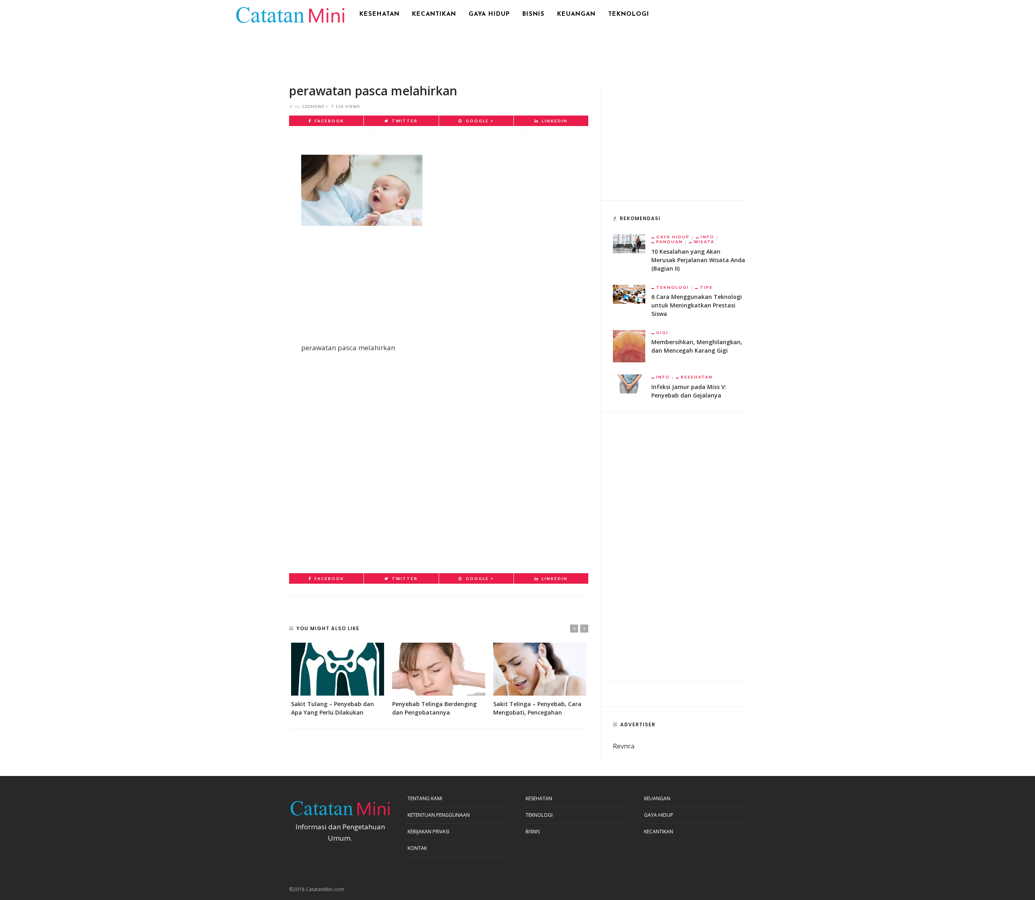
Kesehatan (379, 14)
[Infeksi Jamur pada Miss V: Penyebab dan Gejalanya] (629, 383)
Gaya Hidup (489, 14)
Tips (706, 287)
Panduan (669, 241)
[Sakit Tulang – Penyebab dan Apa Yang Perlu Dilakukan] (337, 669)
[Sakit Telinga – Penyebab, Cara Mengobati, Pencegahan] (539, 669)
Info (707, 236)
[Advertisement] (517, 50)
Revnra (624, 746)
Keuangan (576, 14)
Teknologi (628, 14)
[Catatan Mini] (289, 14)
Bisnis (533, 14)
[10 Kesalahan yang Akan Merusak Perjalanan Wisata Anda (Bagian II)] (629, 243)
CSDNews (313, 106)
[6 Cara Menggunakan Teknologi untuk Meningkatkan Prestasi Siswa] (629, 293)
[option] (337, 680)
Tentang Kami (425, 798)
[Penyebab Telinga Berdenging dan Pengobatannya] (438, 669)
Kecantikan (434, 14)
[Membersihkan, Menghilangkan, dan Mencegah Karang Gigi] (629, 345)
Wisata (704, 241)
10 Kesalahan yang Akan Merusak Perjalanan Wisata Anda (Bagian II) (698, 260)
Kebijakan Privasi (428, 831)
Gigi (662, 332)
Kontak (417, 848)
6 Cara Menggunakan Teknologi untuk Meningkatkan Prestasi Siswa (696, 305)
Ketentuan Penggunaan (439, 815)
